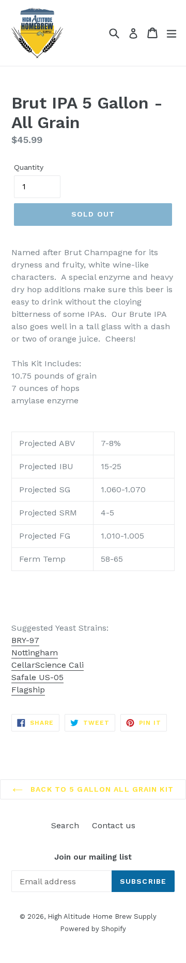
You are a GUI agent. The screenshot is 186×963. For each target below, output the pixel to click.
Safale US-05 (37, 677)
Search (65, 825)
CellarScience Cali (47, 665)
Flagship (28, 689)
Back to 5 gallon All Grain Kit (101, 789)
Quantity (28, 167)
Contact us (113, 825)
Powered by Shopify (93, 929)
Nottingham (34, 652)
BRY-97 (25, 640)
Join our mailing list (93, 857)
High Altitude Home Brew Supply (102, 916)
